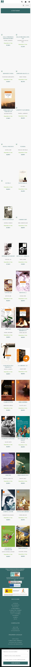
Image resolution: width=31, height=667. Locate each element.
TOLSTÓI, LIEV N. (22, 405)
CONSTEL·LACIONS (8, 511)
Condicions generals (15, 640)
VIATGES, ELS (8, 292)
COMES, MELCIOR (23, 332)
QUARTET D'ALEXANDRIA (22, 110)
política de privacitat (21, 659)
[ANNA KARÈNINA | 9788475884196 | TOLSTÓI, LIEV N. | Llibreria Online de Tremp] (23, 390)
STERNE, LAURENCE (8, 40)
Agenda (15, 617)
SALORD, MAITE (8, 442)
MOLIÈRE (23, 442)
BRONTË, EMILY (23, 478)
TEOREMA (22, 146)
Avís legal (15, 638)
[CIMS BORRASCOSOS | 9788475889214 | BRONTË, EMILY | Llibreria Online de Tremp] (23, 463)
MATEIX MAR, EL (23, 183)
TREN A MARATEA (23, 548)
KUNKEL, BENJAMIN (8, 332)
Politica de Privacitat (15, 644)
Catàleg (15, 603)
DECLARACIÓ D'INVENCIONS (8, 549)
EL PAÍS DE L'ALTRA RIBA (8, 438)
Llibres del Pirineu (15, 610)
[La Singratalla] (2, 2)
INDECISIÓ (8, 329)
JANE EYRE (8, 475)
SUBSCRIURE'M (15, 663)
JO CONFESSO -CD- (23, 365)
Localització (15, 630)
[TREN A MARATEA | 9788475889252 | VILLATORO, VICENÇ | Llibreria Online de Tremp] (23, 536)
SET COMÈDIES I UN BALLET (23, 439)
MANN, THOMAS (22, 76)
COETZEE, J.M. (8, 259)
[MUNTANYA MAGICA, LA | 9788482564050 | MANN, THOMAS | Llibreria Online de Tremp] (23, 61)
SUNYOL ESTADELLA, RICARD (8, 551)
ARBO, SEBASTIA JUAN (23, 222)
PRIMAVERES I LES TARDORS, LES (8, 110)
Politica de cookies (15, 642)
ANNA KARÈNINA (23, 402)
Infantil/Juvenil (15, 612)
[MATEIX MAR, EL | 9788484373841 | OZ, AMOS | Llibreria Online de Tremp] (23, 171)
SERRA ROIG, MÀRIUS (8, 405)
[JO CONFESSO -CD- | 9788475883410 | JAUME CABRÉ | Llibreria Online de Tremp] (23, 353)
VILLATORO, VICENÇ (23, 551)
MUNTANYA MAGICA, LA (23, 73)
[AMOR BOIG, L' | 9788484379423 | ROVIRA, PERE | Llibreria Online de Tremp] (23, 280)
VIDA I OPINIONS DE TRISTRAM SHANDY (8, 37)
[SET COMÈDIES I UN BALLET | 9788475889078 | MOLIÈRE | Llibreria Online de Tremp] (23, 426)
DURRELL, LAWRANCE (23, 113)
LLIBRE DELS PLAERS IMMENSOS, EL (22, 329)
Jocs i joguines (15, 613)
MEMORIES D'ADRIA (8, 73)
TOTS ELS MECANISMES (23, 511)
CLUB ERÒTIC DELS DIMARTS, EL (8, 366)
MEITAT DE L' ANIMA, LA (23, 256)
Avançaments (15, 608)
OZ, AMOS (23, 186)
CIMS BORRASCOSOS (22, 475)
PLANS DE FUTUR (8, 402)
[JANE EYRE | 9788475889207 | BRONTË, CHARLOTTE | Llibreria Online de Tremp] (8, 463)
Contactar (15, 629)
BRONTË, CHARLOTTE (8, 478)
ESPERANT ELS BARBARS (8, 256)
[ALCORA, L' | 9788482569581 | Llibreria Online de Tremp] (8, 171)
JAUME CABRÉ (23, 369)
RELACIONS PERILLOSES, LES (22, 37)
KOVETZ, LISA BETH (8, 369)
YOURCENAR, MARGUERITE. (8, 76)
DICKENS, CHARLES (8, 222)
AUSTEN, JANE (8, 149)
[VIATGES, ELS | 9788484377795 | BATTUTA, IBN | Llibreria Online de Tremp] (8, 280)
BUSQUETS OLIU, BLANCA (8, 515)
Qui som (15, 627)
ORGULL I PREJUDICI (8, 146)
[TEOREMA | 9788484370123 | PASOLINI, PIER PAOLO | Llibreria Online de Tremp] (23, 134)
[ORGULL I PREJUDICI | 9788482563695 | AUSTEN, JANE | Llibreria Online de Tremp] (8, 134)
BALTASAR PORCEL (8, 113)
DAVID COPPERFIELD (8, 219)
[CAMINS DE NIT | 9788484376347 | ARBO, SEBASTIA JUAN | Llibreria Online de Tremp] (23, 207)
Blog (15, 619)
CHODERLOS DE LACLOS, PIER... (22, 41)
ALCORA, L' (8, 183)
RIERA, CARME (23, 259)
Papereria (15, 615)
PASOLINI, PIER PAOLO (23, 149)
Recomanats (15, 605)
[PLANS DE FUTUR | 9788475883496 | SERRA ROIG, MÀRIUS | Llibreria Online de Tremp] (8, 390)
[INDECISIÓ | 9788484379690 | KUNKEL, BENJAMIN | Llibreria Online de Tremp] (8, 317)
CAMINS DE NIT (23, 219)
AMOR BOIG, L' (23, 292)
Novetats (15, 606)
